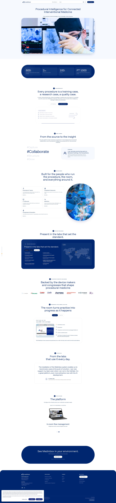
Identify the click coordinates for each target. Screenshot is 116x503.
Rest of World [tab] (37, 250)
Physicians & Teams (48, 476)
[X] (24, 488)
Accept (32, 499)
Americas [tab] (26, 250)
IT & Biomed (47, 479)
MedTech (46, 481)
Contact (63, 481)
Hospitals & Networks (48, 478)
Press (63, 479)
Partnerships (81, 482)
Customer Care (81, 479)
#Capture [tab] (32, 147)
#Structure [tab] (36, 154)
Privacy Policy (93, 497)
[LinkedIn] (22, 488)
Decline (39, 499)
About (63, 476)
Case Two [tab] (61, 315)
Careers (63, 478)
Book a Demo (57, 456)
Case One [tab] (55, 315)
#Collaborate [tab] (34, 150)
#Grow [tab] (31, 159)
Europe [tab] (31, 250)
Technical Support (82, 481)
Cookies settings (24, 499)
